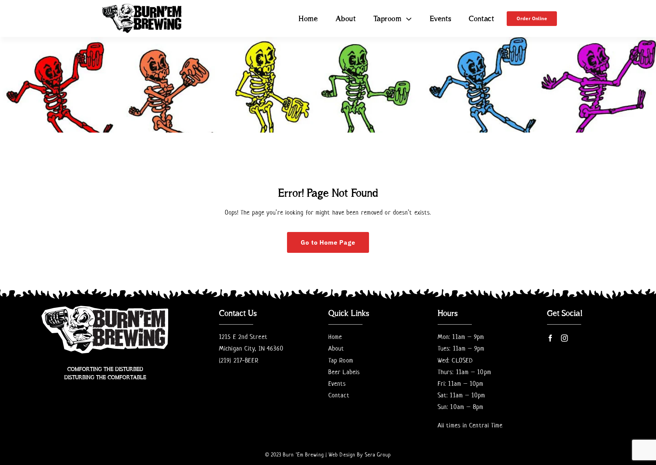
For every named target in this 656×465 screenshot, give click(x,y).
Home (335, 337)
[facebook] (550, 338)
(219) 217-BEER (239, 360)
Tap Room (340, 360)
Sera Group (378, 454)
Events (337, 383)
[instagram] (564, 338)
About (336, 348)
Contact (339, 395)
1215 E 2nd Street (243, 337)
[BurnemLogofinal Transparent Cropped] (142, 5)
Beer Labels (344, 372)
